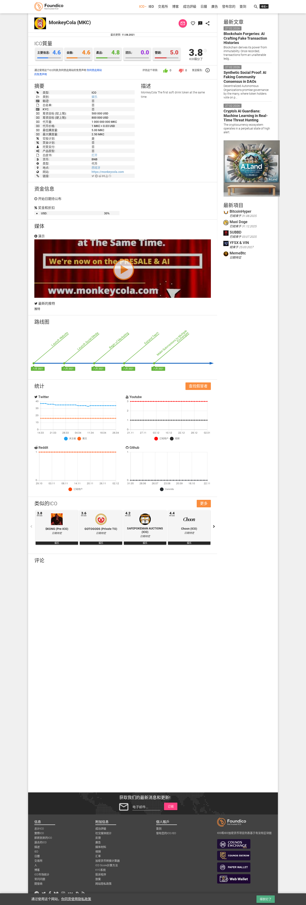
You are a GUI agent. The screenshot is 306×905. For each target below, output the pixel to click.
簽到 (243, 7)
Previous (31, 526)
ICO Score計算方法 (106, 865)
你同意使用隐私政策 (76, 899)
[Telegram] (96, 176)
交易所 (163, 7)
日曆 (203, 7)
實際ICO (39, 833)
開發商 (38, 883)
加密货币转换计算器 (107, 860)
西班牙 (96, 167)
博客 (175, 7)
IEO (151, 7)
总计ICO (39, 828)
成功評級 (189, 7)
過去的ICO (40, 842)
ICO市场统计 (41, 874)
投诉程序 (100, 874)
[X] (93, 176)
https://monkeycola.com (108, 171)
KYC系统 (100, 869)
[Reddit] (99, 176)
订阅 (171, 806)
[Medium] (103, 176)
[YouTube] (107, 176)
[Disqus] (122, 621)
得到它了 (265, 899)
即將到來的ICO (43, 837)
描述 (37, 846)
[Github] (110, 176)
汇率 (98, 856)
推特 (37, 308)
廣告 (214, 7)
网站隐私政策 (103, 883)
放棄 (98, 879)
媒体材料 (100, 846)
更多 (204, 503)
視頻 (98, 851)
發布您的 (228, 7)
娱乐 (94, 96)
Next (214, 526)
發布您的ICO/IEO (166, 833)
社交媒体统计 (103, 833)
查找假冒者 (198, 386)
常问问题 (39, 879)
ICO (141, 7)
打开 (94, 155)
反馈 (98, 837)
